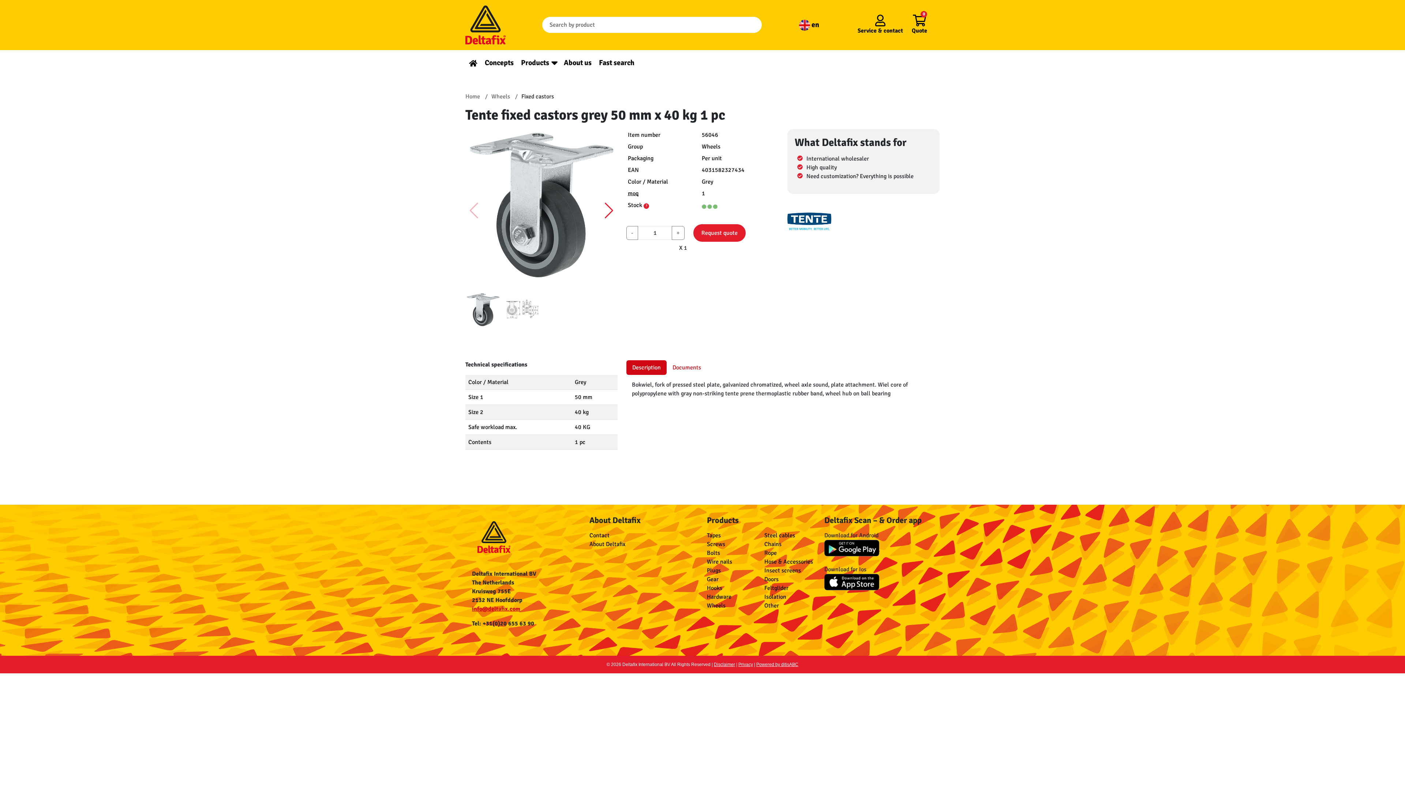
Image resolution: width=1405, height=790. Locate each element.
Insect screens (782, 570)
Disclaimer (724, 664)
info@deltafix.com (496, 609)
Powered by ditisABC (777, 664)
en (814, 24)
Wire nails (719, 561)
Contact (599, 535)
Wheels (716, 605)
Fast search (616, 62)
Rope (770, 553)
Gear (713, 579)
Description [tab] (646, 367)
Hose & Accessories (788, 561)
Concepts (499, 62)
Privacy (745, 664)
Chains (773, 544)
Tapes (714, 535)
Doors (771, 579)
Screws (716, 544)
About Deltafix (607, 544)
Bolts (713, 553)
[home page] (473, 62)
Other (771, 605)
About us (578, 62)
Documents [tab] (686, 367)
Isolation (775, 597)
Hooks (714, 588)
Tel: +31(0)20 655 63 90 (503, 623)
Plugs (714, 570)
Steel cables (779, 535)
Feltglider (776, 588)
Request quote (719, 233)
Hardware (719, 597)
